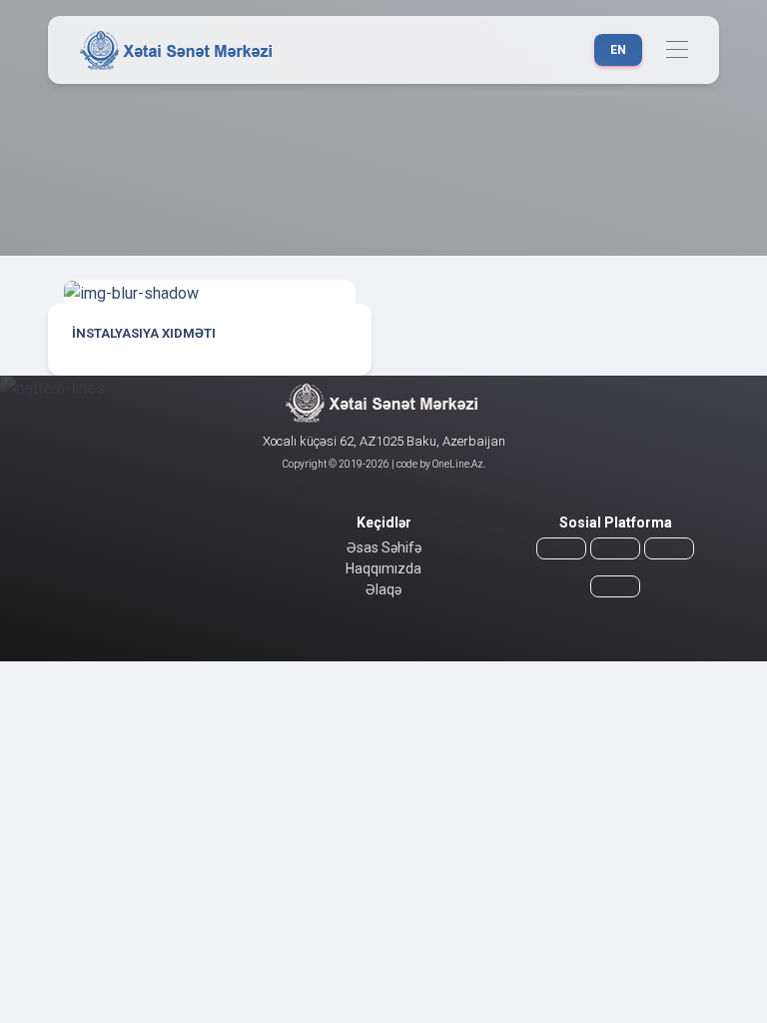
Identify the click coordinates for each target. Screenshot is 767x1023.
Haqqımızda (383, 568)
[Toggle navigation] (676, 50)
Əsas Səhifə (384, 547)
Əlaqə (383, 589)
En (618, 50)
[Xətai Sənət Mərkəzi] (178, 50)
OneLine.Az (456, 464)
